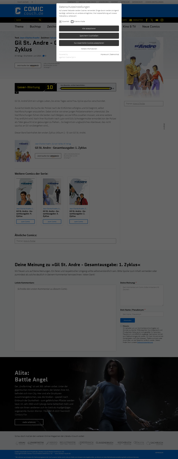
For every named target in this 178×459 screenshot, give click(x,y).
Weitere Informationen (89, 49)
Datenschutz (114, 54)
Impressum (105, 54)
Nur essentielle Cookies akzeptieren (89, 43)
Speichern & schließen (89, 35)
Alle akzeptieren (89, 28)
